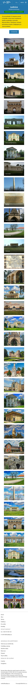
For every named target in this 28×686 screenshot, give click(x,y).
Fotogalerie (3, 663)
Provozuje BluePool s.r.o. (21, 683)
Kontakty (3, 626)
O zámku (3, 661)
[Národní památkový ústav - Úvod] (6, 2)
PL (16, 2)
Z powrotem (14, 32)
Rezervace (3, 651)
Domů (2, 614)
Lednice (14, 7)
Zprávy (2, 619)
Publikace (3, 621)
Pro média (3, 624)
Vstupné (3, 653)
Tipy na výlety (4, 655)
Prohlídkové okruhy (5, 646)
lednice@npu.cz (8, 634)
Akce (2, 617)
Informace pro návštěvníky (7, 643)
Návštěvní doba (4, 648)
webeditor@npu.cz (5, 683)
